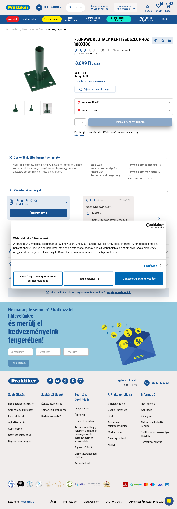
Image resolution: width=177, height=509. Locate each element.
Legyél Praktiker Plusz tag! (118, 19)
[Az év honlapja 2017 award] (59, 484)
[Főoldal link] (18, 7)
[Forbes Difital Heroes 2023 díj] (20, 484)
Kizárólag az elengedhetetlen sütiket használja (38, 278)
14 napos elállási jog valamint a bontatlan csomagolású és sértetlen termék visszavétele (86, 434)
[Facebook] (50, 381)
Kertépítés (37, 29)
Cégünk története (117, 410)
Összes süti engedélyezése (139, 278)
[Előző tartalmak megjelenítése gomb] (8, 108)
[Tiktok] (65, 381)
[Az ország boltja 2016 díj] (48, 484)
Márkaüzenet (115, 432)
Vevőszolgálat (82, 408)
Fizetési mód (148, 403)
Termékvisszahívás (151, 441)
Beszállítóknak (83, 463)
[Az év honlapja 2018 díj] (29, 484)
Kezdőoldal (12, 29)
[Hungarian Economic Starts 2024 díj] (11, 484)
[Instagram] (80, 381)
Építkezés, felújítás (51, 403)
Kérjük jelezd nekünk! (119, 292)
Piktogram (146, 416)
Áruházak (80, 414)
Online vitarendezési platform (86, 455)
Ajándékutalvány (17, 422)
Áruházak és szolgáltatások (146, 19)
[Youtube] (58, 381)
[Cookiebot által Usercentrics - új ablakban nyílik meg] (148, 225)
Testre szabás (86, 278)
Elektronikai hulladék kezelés (152, 424)
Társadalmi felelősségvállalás (117, 424)
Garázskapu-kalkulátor (20, 410)
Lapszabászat (16, 416)
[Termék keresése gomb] (70, 7)
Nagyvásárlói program (20, 441)
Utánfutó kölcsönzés (19, 435)
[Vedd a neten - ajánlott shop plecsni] (80, 484)
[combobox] (75, 7)
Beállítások (150, 265)
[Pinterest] (73, 381)
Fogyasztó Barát (84, 447)
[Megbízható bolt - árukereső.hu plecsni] (69, 484)
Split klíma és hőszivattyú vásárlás (155, 434)
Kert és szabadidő (51, 416)
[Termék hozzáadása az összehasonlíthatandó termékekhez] (155, 40)
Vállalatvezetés (116, 403)
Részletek (79, 135)
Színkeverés (15, 428)
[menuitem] (147, 7)
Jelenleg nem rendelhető (130, 122)
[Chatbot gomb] (169, 501)
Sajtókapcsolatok (117, 438)
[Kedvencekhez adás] (162, 40)
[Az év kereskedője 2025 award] (107, 484)
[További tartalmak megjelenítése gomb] (63, 108)
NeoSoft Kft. (27, 501)
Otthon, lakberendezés (53, 410)
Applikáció (146, 410)
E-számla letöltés (84, 421)
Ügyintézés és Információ (93, 19)
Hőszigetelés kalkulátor (21, 403)
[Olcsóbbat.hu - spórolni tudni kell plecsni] (94, 484)
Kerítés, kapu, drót (57, 29)
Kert (24, 29)
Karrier (165, 19)
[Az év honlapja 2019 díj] (38, 484)
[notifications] (169, 40)
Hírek (110, 416)
